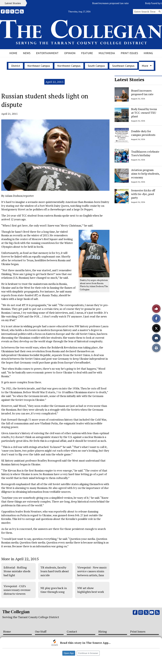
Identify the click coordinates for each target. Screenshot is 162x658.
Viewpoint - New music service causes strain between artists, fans (92, 571)
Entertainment (47, 53)
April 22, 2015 (54, 82)
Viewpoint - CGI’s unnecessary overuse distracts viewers (17, 590)
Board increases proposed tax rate (103, 3)
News (26, 53)
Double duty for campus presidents (143, 133)
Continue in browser (88, 653)
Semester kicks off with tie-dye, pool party (143, 194)
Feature (87, 53)
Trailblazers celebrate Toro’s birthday (145, 153)
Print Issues (129, 53)
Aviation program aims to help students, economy (145, 173)
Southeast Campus (123, 66)
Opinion (69, 53)
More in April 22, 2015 (20, 558)
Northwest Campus (69, 66)
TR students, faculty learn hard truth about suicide (54, 571)
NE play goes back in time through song (53, 590)
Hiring (148, 53)
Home (13, 53)
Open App (69, 653)
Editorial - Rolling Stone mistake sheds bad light (17, 571)
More (145, 66)
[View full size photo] (94, 253)
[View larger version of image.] (55, 155)
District (15, 66)
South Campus (96, 66)
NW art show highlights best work (90, 590)
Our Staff (40, 631)
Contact (72, 631)
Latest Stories (129, 79)
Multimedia (107, 53)
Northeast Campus (38, 66)
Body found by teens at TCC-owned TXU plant (144, 112)
